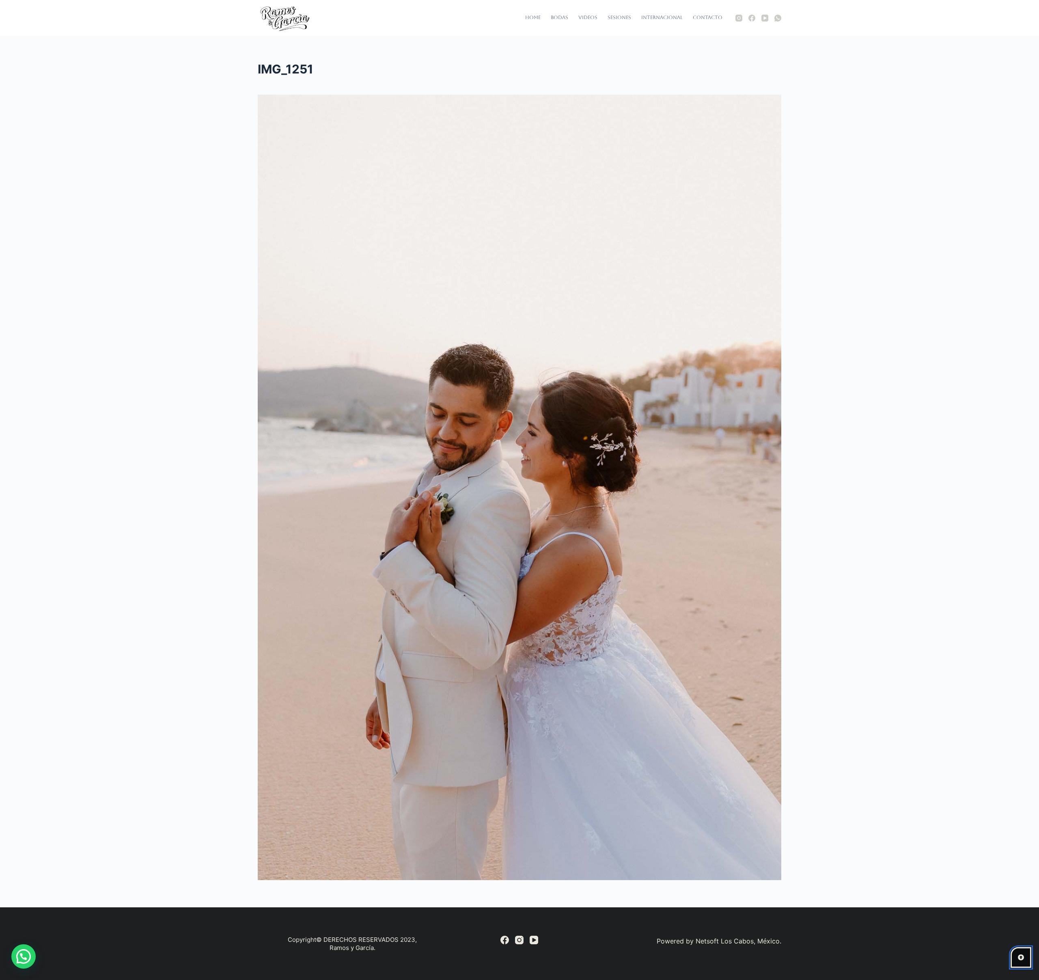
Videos (587, 17)
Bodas (559, 17)
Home (533, 17)
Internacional (662, 17)
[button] (23, 956)
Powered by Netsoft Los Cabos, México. (719, 941)
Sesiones (619, 17)
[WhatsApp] (777, 18)
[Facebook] (751, 18)
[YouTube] (764, 18)
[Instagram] (738, 18)
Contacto (707, 17)
